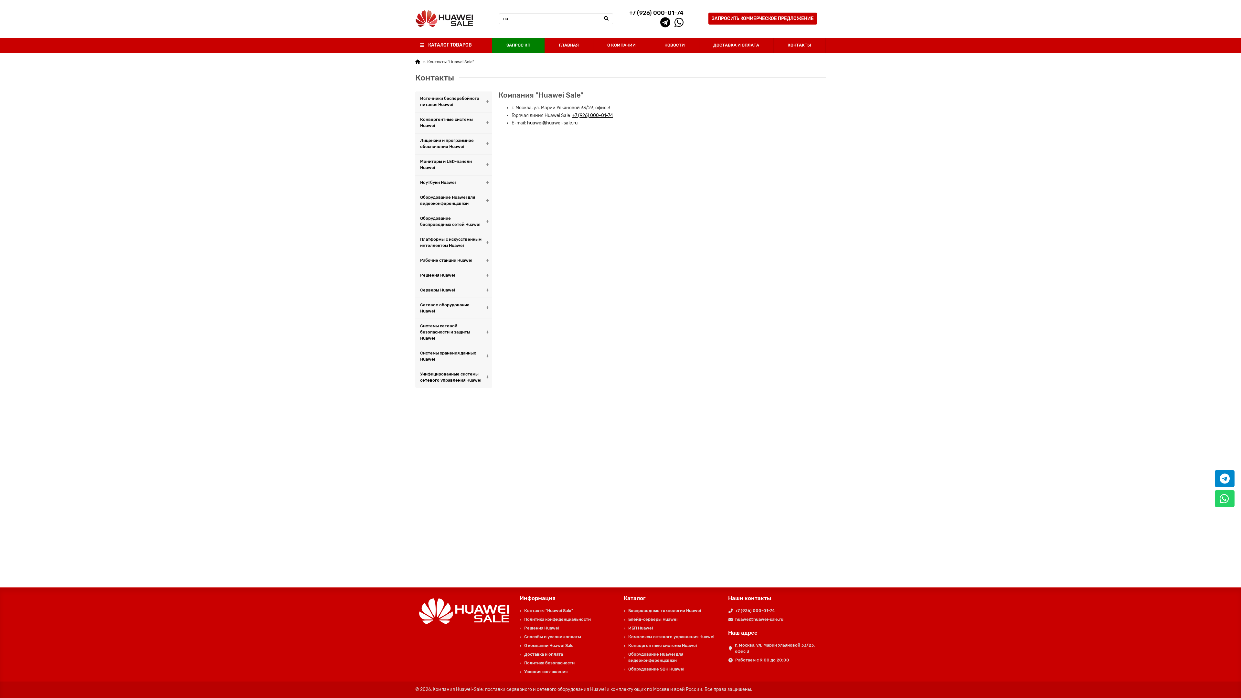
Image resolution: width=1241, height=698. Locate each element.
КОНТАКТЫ (799, 45)
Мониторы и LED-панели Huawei (446, 164)
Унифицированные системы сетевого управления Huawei (450, 377)
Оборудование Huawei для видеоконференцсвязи (447, 200)
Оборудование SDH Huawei (656, 669)
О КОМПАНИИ (621, 45)
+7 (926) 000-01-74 (592, 115)
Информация (538, 598)
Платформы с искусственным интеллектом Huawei (451, 242)
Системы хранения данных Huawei (448, 356)
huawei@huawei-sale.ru (552, 123)
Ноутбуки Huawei (438, 182)
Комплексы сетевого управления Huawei (671, 636)
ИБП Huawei (640, 628)
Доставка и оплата (543, 654)
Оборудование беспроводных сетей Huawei (450, 221)
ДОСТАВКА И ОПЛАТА (736, 45)
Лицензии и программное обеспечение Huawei (447, 143)
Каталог (635, 598)
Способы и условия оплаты (552, 636)
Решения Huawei (437, 275)
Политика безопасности (549, 663)
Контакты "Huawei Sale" (548, 610)
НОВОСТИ (674, 45)
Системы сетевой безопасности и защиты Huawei (445, 332)
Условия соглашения (545, 671)
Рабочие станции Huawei (446, 260)
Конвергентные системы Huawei (446, 122)
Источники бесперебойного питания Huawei (449, 101)
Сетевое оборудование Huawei (445, 307)
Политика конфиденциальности (557, 619)
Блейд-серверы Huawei (652, 619)
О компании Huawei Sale (549, 645)
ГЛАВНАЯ (569, 45)
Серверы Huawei (437, 290)
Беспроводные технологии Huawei (664, 610)
